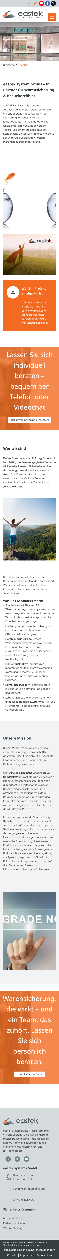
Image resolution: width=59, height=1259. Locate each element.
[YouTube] (41, 3)
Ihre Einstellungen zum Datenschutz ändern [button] (29, 1249)
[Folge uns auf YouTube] (23, 1159)
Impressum (27, 1255)
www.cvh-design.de (31, 1245)
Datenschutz (44, 1255)
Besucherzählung (13, 1218)
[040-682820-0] (35, 3)
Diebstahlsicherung (14, 1223)
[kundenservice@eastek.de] (28, 3)
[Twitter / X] (53, 3)
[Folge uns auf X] (14, 1159)
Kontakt (12, 1255)
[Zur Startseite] (23, 14)
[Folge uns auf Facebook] (5, 1159)
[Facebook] (47, 3)
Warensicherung (12, 1228)
